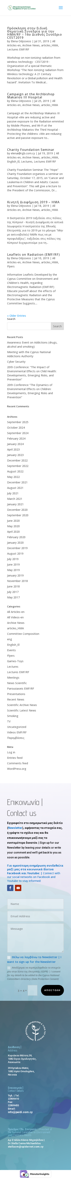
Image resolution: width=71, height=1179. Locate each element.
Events (11, 650)
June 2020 (13, 521)
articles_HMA (49, 45)
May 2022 (13, 477)
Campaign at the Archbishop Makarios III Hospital (30, 95)
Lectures (26, 161)
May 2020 (13, 526)
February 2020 (16, 537)
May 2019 (13, 570)
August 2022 (15, 471)
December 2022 (17, 460)
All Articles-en (15, 612)
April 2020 (13, 531)
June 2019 (13, 564)
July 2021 (13, 493)
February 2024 (16, 438)
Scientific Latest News (21, 710)
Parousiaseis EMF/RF (20, 688)
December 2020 (17, 510)
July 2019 (13, 559)
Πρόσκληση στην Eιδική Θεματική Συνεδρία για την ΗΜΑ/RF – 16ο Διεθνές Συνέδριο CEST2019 (34, 33)
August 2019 (15, 553)
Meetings (13, 677)
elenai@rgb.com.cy (23, 153)
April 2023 (13, 449)
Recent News (15, 699)
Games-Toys (15, 661)
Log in (11, 752)
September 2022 (17, 466)
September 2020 (17, 515)
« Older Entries (16, 315)
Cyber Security (16, 361)
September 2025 (17, 422)
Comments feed (17, 763)
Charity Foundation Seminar (30, 149)
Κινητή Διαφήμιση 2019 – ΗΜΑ (33, 202)
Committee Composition (23, 634)
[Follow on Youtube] (18, 888)
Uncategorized (16, 727)
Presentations (16, 694)
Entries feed (14, 758)
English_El (13, 161)
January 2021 (15, 504)
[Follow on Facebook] (10, 888)
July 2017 (13, 592)
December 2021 (17, 482)
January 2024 (15, 444)
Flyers (11, 266)
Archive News (31, 45)
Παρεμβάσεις (15, 738)
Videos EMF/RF (17, 732)
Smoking (12, 716)
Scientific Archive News (22, 705)
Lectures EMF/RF (18, 49)
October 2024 (16, 427)
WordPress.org (16, 769)
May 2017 (13, 597)
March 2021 (14, 499)
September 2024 (17, 433)
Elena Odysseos (21, 41)
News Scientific (17, 683)
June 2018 (13, 586)
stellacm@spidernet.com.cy (25, 1146)
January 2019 (15, 575)
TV (9, 721)
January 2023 (15, 455)
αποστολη (52, 990)
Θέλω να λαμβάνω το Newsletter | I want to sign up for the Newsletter (34, 959)
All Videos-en (15, 617)
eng (9, 639)
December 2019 (17, 548)
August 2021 (15, 488)
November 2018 (17, 581)
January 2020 (15, 542)
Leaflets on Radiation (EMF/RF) (33, 254)
